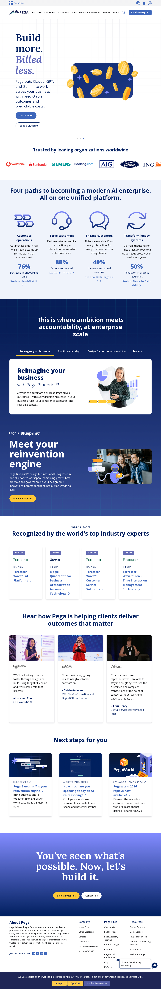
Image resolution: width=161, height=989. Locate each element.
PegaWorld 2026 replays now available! (125, 790)
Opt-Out (75, 983)
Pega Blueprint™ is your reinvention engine (30, 788)
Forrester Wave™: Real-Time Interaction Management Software (135, 580)
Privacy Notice (82, 976)
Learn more (26, 115)
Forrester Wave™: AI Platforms (20, 576)
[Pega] (19, 12)
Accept (59, 983)
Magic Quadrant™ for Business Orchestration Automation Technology (60, 582)
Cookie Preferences (97, 983)
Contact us (91, 895)
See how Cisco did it (60, 273)
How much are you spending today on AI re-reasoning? (78, 790)
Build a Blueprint (140, 12)
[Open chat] (155, 965)
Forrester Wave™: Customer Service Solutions (93, 580)
